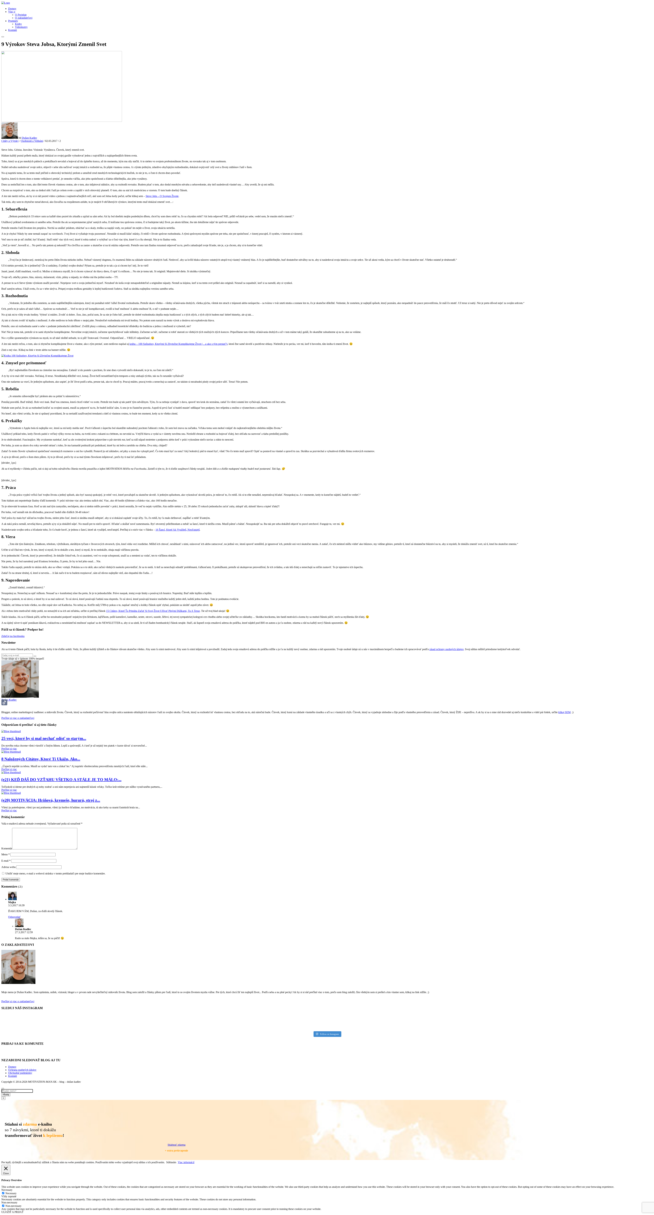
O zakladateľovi (23, 17)
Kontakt (12, 30)
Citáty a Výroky (10, 140)
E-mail (6, 860)
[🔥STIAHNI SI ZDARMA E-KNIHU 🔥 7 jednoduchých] (163, 1021)
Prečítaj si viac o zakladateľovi (17, 718)
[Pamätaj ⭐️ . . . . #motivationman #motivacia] (490, 1021)
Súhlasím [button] (171, 1162)
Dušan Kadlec (29, 137)
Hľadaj (6, 1094)
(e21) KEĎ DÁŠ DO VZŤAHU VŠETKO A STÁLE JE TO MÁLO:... (61, 779)
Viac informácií (186, 1162)
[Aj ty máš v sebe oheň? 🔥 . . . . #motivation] (163, 1016)
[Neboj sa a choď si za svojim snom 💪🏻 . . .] (490, 1016)
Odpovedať (14, 916)
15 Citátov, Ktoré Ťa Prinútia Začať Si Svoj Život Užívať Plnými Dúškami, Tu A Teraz (153, 610)
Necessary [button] (6, 1189)
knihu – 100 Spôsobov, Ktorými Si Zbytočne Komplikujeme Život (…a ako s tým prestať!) (178, 343)
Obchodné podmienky (20, 1072)
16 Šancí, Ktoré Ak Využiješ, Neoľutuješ (177, 529)
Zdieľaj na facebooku (13, 636)
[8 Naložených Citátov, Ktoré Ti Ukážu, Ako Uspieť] (11, 751)
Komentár (6, 848)
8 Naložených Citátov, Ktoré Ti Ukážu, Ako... (40, 759)
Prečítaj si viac (9, 748)
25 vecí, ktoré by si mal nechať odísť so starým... (43, 738)
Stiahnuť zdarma (176, 1144)
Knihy (18, 23)
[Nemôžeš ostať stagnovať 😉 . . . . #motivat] (163, 1026)
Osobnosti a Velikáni (32, 140)
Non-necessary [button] (9, 1202)
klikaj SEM (564, 712)
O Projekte (21, 14)
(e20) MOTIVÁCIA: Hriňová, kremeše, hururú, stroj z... (50, 800)
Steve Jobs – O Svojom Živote (162, 196)
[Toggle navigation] (2, 36)
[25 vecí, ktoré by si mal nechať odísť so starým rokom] (11, 731)
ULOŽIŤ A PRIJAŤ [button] (12, 1212)
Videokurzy (21, 27)
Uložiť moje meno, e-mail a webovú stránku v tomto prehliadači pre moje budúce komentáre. (55, 873)
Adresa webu (8, 867)
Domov (12, 8)
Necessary (11, 1193)
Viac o (11, 11)
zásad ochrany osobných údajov (446, 649)
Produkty (13, 20)
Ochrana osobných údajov (22, 1069)
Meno (5, 854)
